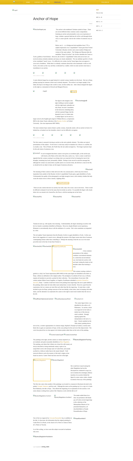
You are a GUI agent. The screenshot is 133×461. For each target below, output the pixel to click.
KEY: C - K (99, 21)
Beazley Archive (62, 121)
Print (91, 23)
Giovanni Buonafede (55, 418)
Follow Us (105, 2)
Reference (69, 2)
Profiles (57, 2)
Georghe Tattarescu (42, 386)
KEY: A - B (99, 17)
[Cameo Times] (18, 2)
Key (48, 2)
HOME (28, 2)
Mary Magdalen (64, 342)
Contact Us (38, 2)
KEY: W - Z (99, 30)
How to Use (99, 13)
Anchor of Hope (45, 19)
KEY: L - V (99, 26)
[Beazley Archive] (63, 183)
